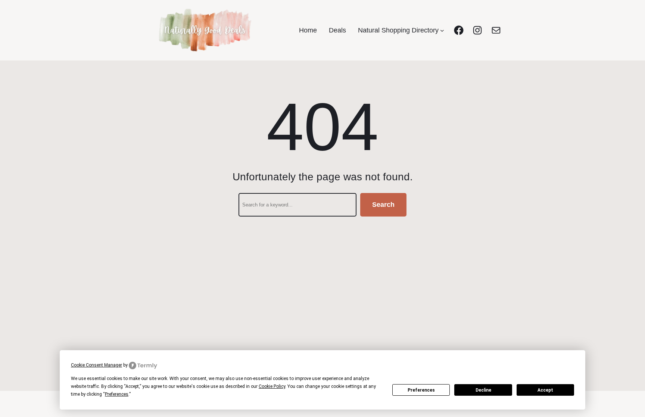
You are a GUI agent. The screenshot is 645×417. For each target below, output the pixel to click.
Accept (545, 390)
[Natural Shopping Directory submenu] (442, 30)
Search (383, 204)
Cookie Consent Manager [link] (96, 365)
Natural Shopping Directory (398, 30)
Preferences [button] (116, 394)
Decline (483, 390)
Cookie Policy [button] (272, 386)
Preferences (421, 390)
